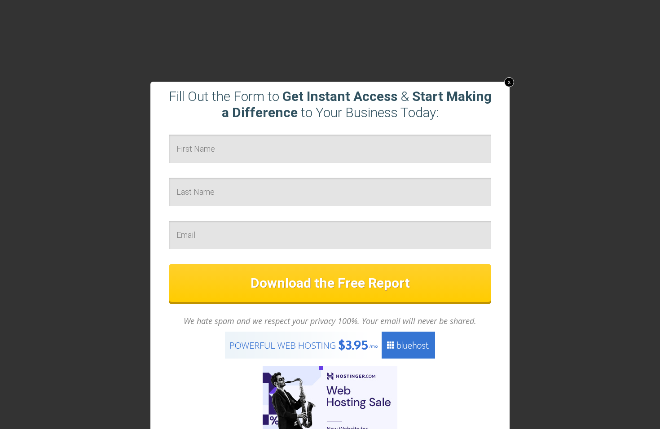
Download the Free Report (330, 283)
